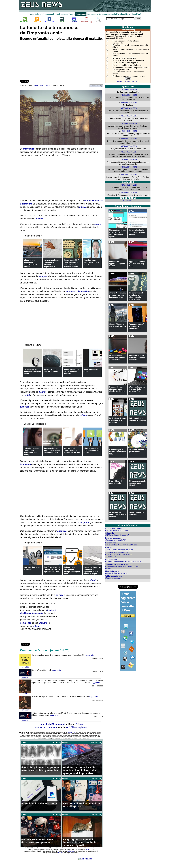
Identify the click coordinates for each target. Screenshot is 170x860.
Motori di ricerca (112, 571)
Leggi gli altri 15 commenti (52, 724)
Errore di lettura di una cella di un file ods (121, 545)
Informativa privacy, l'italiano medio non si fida (92, 450)
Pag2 (138, 14)
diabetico (24, 407)
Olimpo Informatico (127, 525)
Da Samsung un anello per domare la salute (32, 371)
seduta (97, 224)
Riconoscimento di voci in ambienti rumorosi (71, 371)
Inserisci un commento (46, 727)
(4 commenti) (96, 778)
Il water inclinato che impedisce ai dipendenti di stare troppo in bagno (92, 570)
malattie (39, 219)
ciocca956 (25, 667)
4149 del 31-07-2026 (129, 185)
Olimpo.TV (109, 533)
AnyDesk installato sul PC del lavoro (119, 550)
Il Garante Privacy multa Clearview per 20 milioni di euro (52, 450)
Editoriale (38, 14)
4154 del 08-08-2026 (129, 146)
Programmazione (112, 543)
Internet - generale (112, 538)
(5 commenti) (96, 742)
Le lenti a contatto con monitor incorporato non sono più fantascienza (31, 452)
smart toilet (28, 149)
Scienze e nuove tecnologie (116, 553)
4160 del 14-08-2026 (129, 108)
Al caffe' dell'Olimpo (113, 528)
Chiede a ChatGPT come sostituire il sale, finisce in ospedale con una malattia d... (71, 264)
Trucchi (72, 14)
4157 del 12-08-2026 (129, 123)
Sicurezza (63, 14)
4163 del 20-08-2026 (129, 89)
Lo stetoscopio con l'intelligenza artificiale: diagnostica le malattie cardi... (52, 264)
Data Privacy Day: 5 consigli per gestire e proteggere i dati (52, 569)
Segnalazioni (92, 14)
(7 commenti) (55, 742)
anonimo (43, 623)
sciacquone (83, 522)
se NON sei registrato (76, 727)
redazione (70, 851)
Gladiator (25, 694)
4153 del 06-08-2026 (129, 152)
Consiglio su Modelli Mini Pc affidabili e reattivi (123, 562)
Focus (56, 14)
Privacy (108, 548)
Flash (133, 14)
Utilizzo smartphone (113, 578)
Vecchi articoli (128, 201)
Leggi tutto (90, 655)
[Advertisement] (40, 60)
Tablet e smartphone (113, 576)
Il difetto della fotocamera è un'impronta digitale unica (72, 570)
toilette (83, 415)
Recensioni (48, 14)
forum (60, 852)
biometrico (25, 464)
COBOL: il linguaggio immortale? (117, 535)
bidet (27, 395)
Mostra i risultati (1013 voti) (128, 81)
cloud (92, 580)
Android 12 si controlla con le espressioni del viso (72, 450)
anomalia (62, 531)
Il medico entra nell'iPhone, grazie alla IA (91, 262)
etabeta (25, 677)
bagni (42, 392)
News (127, 14)
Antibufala (111, 14)
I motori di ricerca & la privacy (116, 573)
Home (31, 14)
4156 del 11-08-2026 (129, 131)
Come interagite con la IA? (115, 540)
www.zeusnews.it (42, 85)
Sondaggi (103, 14)
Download (120, 14)
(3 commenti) (55, 814)
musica (83, 207)
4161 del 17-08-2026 (129, 103)
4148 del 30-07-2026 (129, 193)
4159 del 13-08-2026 (129, 116)
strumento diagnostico (77, 291)
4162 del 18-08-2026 (129, 95)
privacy (59, 595)
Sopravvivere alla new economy (118, 564)
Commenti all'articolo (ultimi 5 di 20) (44, 650)
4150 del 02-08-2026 (129, 175)
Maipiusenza (80, 14)
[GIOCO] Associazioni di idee (116, 530)
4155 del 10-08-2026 (129, 139)
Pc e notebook (111, 560)
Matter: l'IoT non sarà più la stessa (51, 370)
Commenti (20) (96, 86)
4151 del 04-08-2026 (129, 167)
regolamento (72, 732)
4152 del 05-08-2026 (129, 159)
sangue (43, 276)
